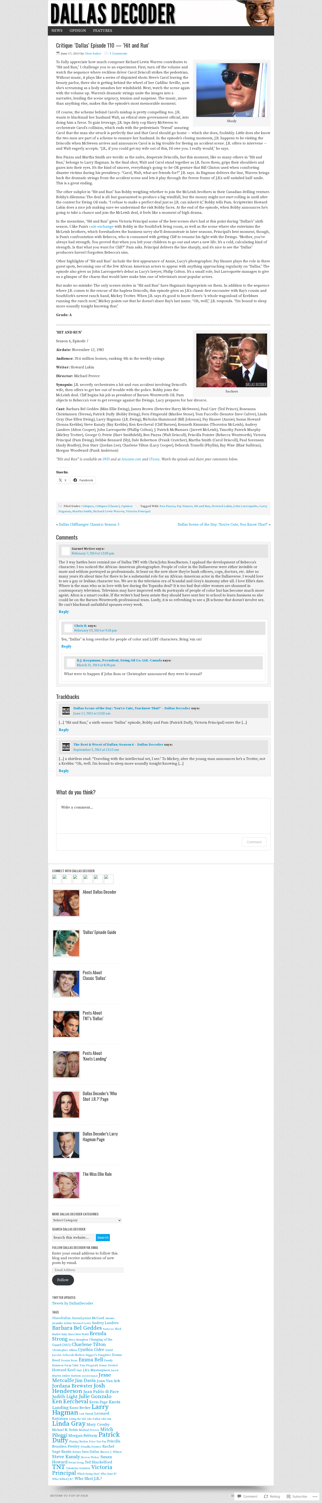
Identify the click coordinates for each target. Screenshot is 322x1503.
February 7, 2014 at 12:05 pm (93, 553)
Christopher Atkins (64, 1350)
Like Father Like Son (99, 1419)
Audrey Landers (105, 1323)
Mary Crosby (98, 1424)
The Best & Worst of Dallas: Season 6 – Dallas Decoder (118, 745)
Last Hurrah (86, 1414)
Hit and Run (202, 506)
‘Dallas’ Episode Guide (99, 932)
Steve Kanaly (66, 1457)
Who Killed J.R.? (63, 1479)
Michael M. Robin (65, 1430)
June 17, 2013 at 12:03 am (92, 713)
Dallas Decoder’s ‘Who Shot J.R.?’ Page (100, 1096)
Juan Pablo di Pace (101, 1391)
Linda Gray (69, 1424)
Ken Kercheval (70, 1401)
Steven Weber (90, 1457)
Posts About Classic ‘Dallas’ (94, 975)
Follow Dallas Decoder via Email (75, 1247)
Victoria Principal (138, 511)
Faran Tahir (71, 1365)
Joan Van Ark (108, 1381)
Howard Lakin (222, 506)
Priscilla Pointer (91, 1447)
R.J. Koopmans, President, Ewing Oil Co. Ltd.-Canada (119, 660)
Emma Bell (90, 1360)
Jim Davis (85, 1381)
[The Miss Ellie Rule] (66, 1185)
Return (76, 1452)
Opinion (78, 30)
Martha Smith (81, 511)
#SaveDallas (61, 1318)
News (56, 30)
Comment (254, 842)
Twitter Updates (63, 1297)
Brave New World (78, 1334)
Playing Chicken (78, 1441)
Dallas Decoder (161, 13)
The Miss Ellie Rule (97, 1174)
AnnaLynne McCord (88, 1318)
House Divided (108, 1365)
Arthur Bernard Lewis (77, 1323)
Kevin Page (98, 1402)
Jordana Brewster (72, 1386)
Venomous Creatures (78, 1468)
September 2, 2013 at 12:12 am (96, 750)
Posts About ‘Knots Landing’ (95, 1056)
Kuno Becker (80, 1408)
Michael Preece (89, 1430)
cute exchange (101, 226)
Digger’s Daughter (98, 1355)
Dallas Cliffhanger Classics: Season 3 (89, 524)
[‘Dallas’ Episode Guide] (66, 943)
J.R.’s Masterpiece (96, 1370)
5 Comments (118, 53)
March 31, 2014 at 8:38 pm (96, 665)
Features (102, 30)
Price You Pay (97, 1441)
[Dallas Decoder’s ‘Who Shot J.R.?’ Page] (66, 1104)
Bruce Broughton (78, 1340)
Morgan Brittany (83, 1435)
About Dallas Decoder (99, 892)
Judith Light (65, 1397)
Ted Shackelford (98, 1462)
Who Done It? (109, 1474)
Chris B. (80, 626)
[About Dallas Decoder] (66, 903)
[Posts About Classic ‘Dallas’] (66, 984)
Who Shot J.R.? (88, 1478)
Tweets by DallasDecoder (72, 1303)
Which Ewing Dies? (88, 1474)
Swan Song (76, 1462)
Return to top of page (69, 1496)
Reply (64, 612)
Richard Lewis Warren (108, 511)
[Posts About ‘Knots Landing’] (66, 1064)
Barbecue (108, 1329)
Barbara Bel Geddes (77, 1328)
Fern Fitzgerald (89, 1365)
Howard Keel (63, 1370)
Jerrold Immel (90, 1376)
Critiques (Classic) (107, 506)
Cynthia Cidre (91, 1349)
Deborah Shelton (73, 1355)
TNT (58, 1467)
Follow (63, 1280)
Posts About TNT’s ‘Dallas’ (93, 1015)
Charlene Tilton (89, 1345)
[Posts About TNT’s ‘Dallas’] (66, 1024)
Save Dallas (90, 1452)
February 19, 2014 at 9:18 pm (95, 630)
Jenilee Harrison (71, 1376)
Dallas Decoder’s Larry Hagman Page (100, 1136)
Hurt (79, 1370)
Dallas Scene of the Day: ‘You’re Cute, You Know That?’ (223, 524)
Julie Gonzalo (95, 1396)
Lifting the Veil (77, 1419)
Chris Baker (93, 53)
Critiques (88, 506)
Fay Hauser (184, 506)
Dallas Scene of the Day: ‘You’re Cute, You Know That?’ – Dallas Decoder (131, 708)
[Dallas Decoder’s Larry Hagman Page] (66, 1145)
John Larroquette (245, 506)
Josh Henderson (78, 1388)
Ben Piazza (167, 506)
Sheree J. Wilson (111, 1452)
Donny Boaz (69, 1360)
